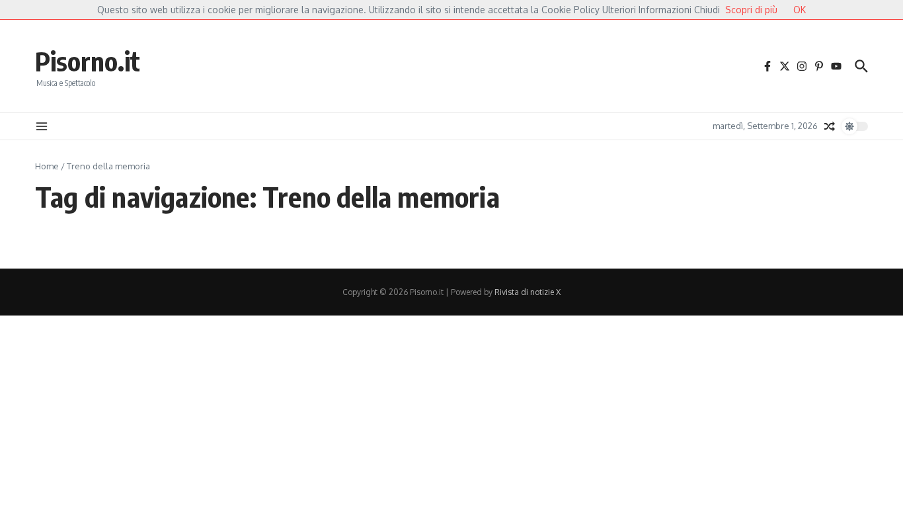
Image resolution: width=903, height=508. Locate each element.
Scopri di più (751, 9)
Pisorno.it (87, 60)
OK (799, 9)
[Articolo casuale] (829, 126)
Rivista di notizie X (527, 292)
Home (47, 166)
